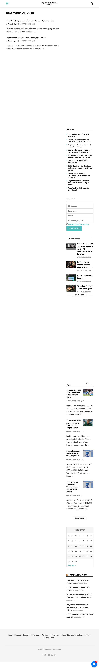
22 (68, 556)
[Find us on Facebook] (42, 655)
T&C (52, 638)
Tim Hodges (12, 41)
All (87, 383)
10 (76, 546)
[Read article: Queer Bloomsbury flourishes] (71, 277)
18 (80, 551)
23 (72, 556)
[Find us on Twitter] (45, 655)
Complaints (54, 635)
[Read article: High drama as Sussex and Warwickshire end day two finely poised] (88, 484)
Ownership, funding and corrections (75, 635)
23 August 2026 (74, 401)
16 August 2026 (84, 281)
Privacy (45, 635)
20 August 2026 (84, 257)
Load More (79, 295)
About (10, 635)
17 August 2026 (84, 270)
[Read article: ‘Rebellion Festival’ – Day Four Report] (71, 288)
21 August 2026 (74, 495)
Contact (18, 635)
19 (83, 551)
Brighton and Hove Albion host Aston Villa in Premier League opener (78, 183)
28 (91, 556)
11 (80, 546)
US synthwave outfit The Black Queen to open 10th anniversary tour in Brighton (85, 249)
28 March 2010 (25, 24)
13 (87, 546)
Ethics (46, 638)
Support (26, 635)
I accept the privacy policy (78, 224)
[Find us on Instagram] (55, 655)
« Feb (69, 565)
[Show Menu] (7, 3)
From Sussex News (78, 575)
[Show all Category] (91, 237)
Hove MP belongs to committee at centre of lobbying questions (30, 21)
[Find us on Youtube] (49, 655)
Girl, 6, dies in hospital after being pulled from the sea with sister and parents (80, 168)
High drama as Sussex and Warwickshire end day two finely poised (73, 487)
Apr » (74, 565)
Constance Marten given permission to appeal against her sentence (79, 175)
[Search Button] (92, 3)
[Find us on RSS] (52, 655)
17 (76, 551)
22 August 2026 (74, 460)
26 (83, 556)
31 (76, 561)
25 (80, 556)
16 (72, 551)
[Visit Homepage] (49, 3)
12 (83, 546)
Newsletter (35, 635)
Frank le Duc (12, 24)
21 (91, 551)
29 (68, 561)
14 (91, 546)
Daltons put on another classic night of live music (84, 264)
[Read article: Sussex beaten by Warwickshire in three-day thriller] (88, 453)
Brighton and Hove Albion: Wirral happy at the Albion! (26, 38)
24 (76, 556)
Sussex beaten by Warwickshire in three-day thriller (73, 453)
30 (72, 561)
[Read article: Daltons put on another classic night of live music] (71, 264)
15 (68, 551)
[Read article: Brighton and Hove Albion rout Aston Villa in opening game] (88, 392)
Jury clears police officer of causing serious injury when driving (77, 607)
